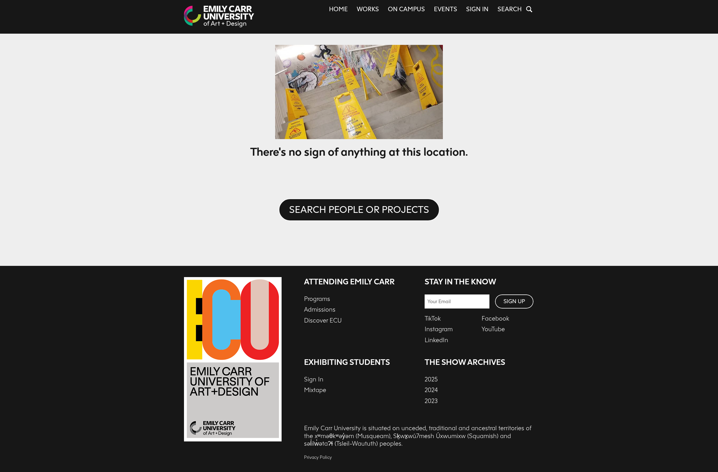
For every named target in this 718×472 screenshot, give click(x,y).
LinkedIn (436, 340)
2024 (431, 390)
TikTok (433, 318)
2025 (431, 379)
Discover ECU (323, 320)
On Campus (406, 9)
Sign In (477, 9)
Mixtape (315, 390)
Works (368, 9)
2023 (431, 401)
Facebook (495, 318)
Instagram (439, 329)
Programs (317, 299)
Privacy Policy (318, 457)
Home (338, 9)
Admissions (319, 309)
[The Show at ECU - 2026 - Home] (219, 17)
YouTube (493, 329)
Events (445, 9)
